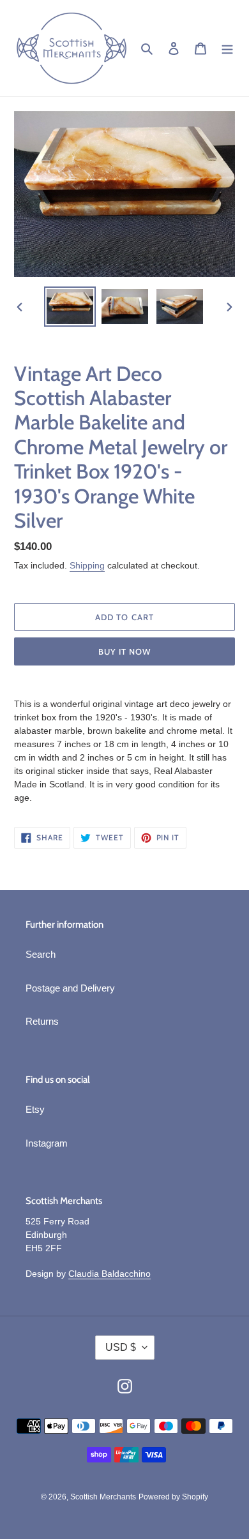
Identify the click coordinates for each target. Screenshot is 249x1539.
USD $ (120, 1347)
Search (41, 954)
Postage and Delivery (70, 988)
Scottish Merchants (103, 1496)
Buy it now (124, 651)
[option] (70, 306)
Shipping (87, 565)
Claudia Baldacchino (109, 1273)
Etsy (35, 1109)
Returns (42, 1021)
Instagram (47, 1143)
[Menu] (227, 48)
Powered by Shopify (173, 1496)
